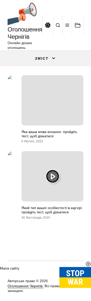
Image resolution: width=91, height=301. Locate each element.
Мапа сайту (9, 268)
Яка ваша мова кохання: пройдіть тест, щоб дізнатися (49, 134)
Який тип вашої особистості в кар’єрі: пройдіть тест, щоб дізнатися (52, 210)
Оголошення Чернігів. (25, 286)
